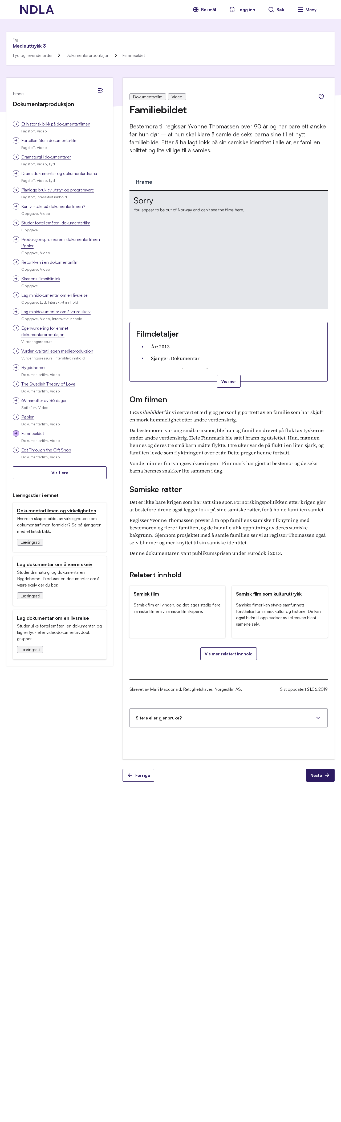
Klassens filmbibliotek (40, 278)
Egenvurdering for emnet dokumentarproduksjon (44, 331)
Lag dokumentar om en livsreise (53, 618)
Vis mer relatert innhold (229, 653)
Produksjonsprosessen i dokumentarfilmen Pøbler (60, 242)
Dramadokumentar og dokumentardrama (59, 173)
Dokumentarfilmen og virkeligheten (56, 510)
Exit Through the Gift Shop (46, 450)
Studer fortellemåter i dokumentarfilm (55, 222)
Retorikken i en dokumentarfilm (50, 262)
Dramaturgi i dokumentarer (46, 157)
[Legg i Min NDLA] (321, 96)
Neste (316, 775)
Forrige (142, 775)
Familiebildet (32, 433)
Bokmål (208, 9)
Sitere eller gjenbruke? (159, 718)
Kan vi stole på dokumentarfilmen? (53, 206)
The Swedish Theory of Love (48, 384)
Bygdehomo (33, 367)
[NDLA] (37, 9)
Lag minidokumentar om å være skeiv (56, 311)
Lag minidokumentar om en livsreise (54, 295)
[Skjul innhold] (100, 90)
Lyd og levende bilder (33, 55)
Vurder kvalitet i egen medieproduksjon (57, 351)
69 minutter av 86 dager (44, 400)
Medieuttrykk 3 (29, 46)
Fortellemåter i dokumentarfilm (49, 140)
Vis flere (59, 472)
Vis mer (228, 381)
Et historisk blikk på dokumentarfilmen (55, 124)
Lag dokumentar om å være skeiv (54, 564)
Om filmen (148, 399)
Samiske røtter (155, 489)
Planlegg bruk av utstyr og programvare (57, 189)
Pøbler (27, 417)
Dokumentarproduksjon (87, 55)
